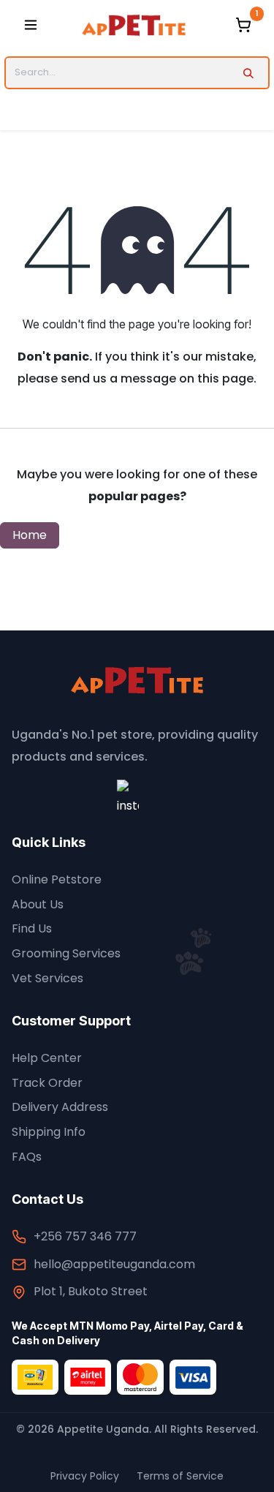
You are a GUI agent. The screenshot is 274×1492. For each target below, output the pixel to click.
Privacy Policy (84, 1476)
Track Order (47, 1082)
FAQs (27, 1156)
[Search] (248, 72)
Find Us (32, 928)
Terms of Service (180, 1476)
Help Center (47, 1058)
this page (225, 378)
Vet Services (47, 978)
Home (29, 535)
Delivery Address (60, 1107)
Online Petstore (57, 879)
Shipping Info (48, 1131)
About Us (38, 904)
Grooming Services (66, 953)
